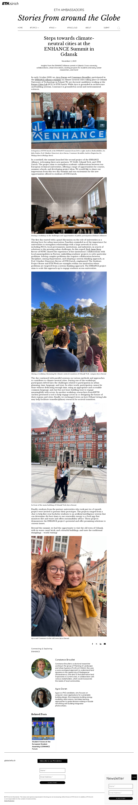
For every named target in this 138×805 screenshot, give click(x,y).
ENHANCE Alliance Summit (48, 80)
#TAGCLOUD (72, 28)
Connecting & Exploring (41, 649)
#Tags (51, 28)
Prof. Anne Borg (93, 249)
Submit (106, 28)
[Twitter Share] (96, 644)
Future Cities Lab (39, 84)
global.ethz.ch (9, 760)
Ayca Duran (61, 77)
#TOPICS (33, 28)
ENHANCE (35, 651)
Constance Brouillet (81, 77)
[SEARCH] (119, 28)
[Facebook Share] (92, 644)
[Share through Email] (105, 644)
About (88, 28)
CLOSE (134, 777)
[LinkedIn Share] (101, 644)
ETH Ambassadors (69, 10)
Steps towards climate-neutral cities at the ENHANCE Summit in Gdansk (69, 46)
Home (20, 28)
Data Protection (9, 801)
